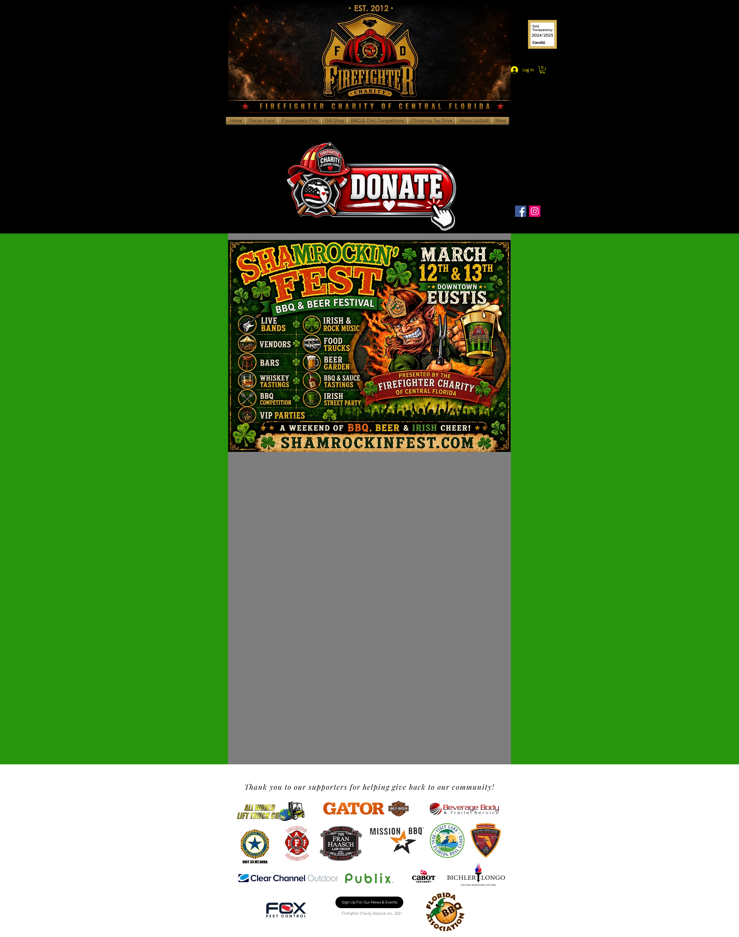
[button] (542, 70)
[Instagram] (534, 211)
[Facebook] (520, 211)
